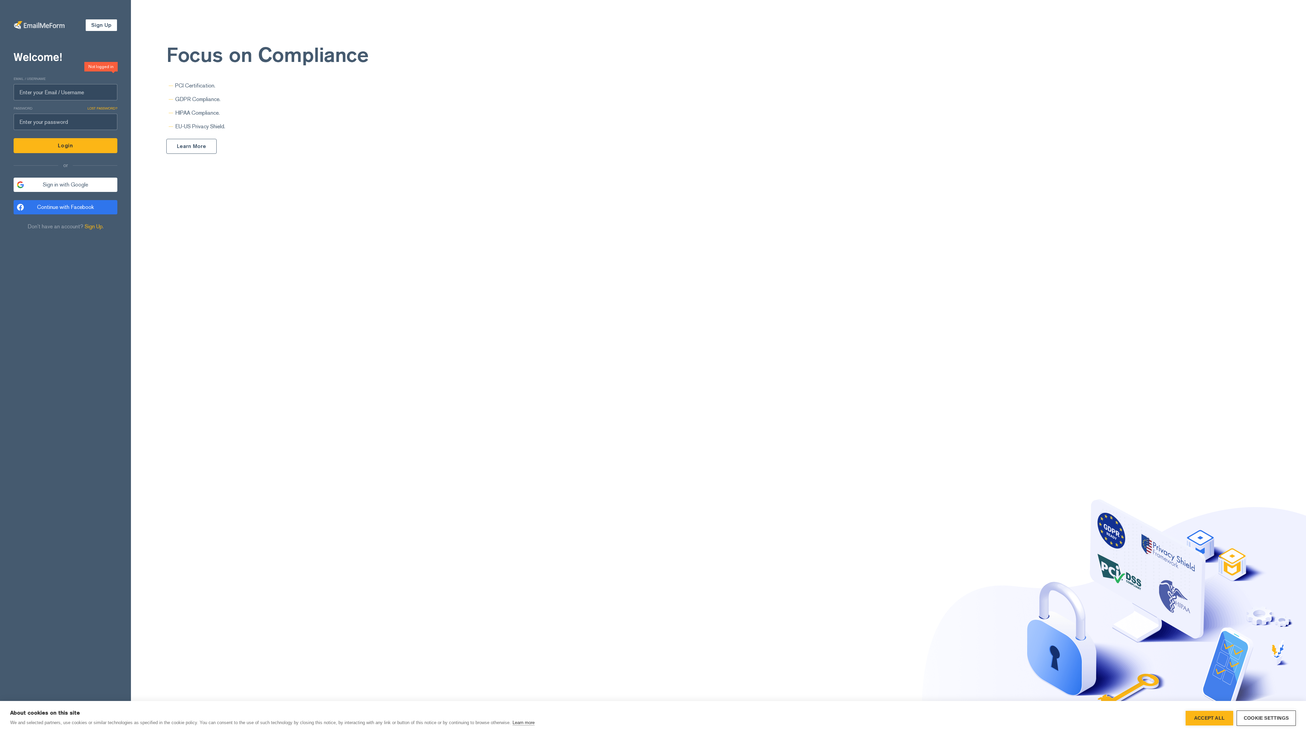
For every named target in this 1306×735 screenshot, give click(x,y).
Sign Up (94, 226)
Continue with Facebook (65, 207)
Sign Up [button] (101, 25)
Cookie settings (1266, 718)
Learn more (524, 722)
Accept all (1209, 718)
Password (65, 108)
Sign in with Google (65, 184)
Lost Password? (102, 108)
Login (65, 145)
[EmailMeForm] (39, 25)
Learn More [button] (191, 146)
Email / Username (30, 79)
